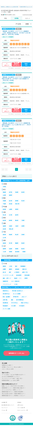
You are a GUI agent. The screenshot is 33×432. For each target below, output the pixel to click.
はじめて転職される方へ (17, 374)
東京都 (10, 203)
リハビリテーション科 (8, 275)
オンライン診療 (6, 308)
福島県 (10, 195)
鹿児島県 (17, 251)
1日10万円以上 (14, 302)
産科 (10, 272)
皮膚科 (4, 269)
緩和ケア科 (25, 272)
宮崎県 (10, 251)
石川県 (10, 215)
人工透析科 (16, 272)
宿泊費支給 (5, 302)
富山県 (4, 215)
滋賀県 (4, 226)
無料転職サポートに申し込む (16, 353)
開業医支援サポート (7, 391)
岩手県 (10, 192)
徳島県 (4, 243)
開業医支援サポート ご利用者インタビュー (13, 395)
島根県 (10, 234)
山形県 (4, 195)
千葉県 (4, 203)
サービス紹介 (5, 374)
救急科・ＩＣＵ (17, 278)
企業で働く (5, 299)
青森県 (4, 192)
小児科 (10, 266)
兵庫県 (22, 226)
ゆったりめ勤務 (16, 293)
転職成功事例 (5, 380)
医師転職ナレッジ (7, 387)
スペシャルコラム (7, 389)
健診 (12, 299)
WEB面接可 (22, 305)
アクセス (3, 410)
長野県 (16, 209)
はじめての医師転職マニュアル (10, 376)
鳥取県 (4, 234)
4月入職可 (13, 305)
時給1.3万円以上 (25, 302)
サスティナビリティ (21, 410)
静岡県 (10, 220)
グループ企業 (20, 407)
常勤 (5, 18)
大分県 (4, 251)
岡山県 (16, 234)
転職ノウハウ (5, 386)
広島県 (22, 234)
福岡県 (4, 248)
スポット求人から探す (8, 369)
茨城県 (4, 200)
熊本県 (22, 248)
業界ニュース (16, 389)
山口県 (4, 237)
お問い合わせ (20, 405)
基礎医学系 (5, 281)
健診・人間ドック (7, 278)
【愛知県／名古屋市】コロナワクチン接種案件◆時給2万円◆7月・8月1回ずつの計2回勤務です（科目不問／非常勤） (16, 78)
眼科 (16, 266)
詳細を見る (26, 64)
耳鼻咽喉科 (22, 266)
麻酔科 (10, 269)
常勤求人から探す (7, 365)
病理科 (26, 278)
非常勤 (16, 18)
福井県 (16, 215)
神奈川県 (17, 203)
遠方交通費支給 (19, 299)
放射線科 (17, 269)
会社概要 (3, 402)
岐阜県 (4, 220)
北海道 (4, 186)
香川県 (10, 243)
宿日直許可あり (6, 293)
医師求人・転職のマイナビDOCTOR (9, 6)
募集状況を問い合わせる (16, 64)
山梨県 (10, 209)
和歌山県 (11, 229)
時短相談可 (5, 305)
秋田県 (22, 192)
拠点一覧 (19, 378)
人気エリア (24, 296)
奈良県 (4, 229)
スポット (27, 18)
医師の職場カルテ (19, 393)
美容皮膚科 (27, 275)
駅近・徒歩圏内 (6, 296)
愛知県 (16, 220)
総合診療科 (18, 275)
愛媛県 (16, 243)
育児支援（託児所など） (18, 290)
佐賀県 (10, 248)
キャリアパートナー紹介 (8, 378)
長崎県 (16, 248)
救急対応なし (6, 290)
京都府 (10, 226)
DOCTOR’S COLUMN (17, 386)
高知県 (22, 243)
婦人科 (4, 272)
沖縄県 (23, 251)
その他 (15, 284)
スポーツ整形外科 (15, 281)
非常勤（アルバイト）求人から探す (11, 367)
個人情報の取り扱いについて (8, 405)
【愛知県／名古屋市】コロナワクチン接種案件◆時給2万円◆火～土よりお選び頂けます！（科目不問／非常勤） (16, 124)
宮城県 (16, 192)
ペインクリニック (7, 284)
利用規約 (19, 402)
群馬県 (16, 200)
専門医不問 (15, 296)
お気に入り (6, 65)
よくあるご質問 (15, 380)
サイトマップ (4, 407)
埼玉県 (22, 200)
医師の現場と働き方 (18, 387)
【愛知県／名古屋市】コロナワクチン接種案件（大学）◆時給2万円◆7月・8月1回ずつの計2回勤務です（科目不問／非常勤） (16, 32)
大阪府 (16, 226)
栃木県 (10, 200)
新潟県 (4, 209)
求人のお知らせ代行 (7, 393)
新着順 (27, 24)
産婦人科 (24, 269)
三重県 (22, 220)
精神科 (4, 266)
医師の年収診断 (18, 391)
